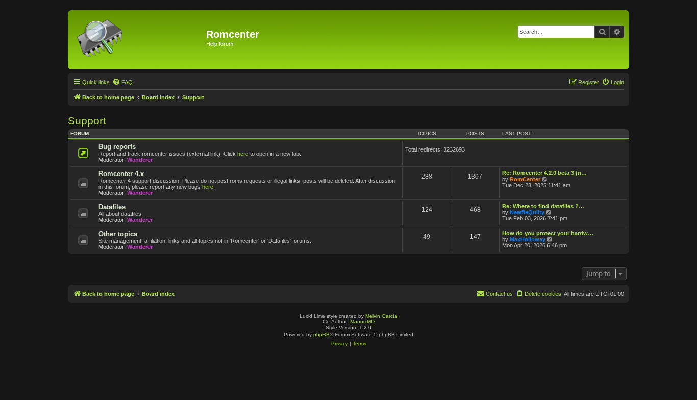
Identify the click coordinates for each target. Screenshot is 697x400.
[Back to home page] (138, 39)
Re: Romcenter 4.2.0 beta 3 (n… (544, 173)
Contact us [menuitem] (499, 294)
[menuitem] (122, 82)
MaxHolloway (527, 239)
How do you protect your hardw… (547, 233)
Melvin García (381, 316)
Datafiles (112, 207)
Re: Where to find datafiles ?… (543, 206)
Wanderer (140, 160)
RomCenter (525, 179)
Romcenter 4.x (121, 174)
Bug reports (117, 147)
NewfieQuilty (527, 212)
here (242, 154)
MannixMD (362, 321)
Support (87, 121)
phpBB (321, 334)
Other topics (117, 234)
